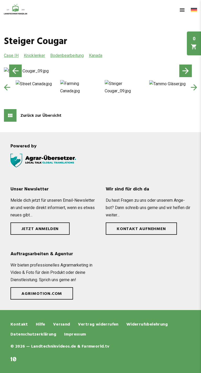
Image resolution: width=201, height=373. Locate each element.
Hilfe (40, 324)
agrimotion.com (41, 293)
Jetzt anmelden (40, 229)
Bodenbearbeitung (67, 55)
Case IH (11, 55)
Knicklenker (34, 55)
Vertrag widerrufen (98, 324)
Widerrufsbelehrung (147, 324)
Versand (61, 324)
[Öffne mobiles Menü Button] (182, 10)
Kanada (95, 55)
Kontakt (19, 324)
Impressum (75, 334)
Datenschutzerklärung (33, 334)
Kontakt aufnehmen (141, 229)
